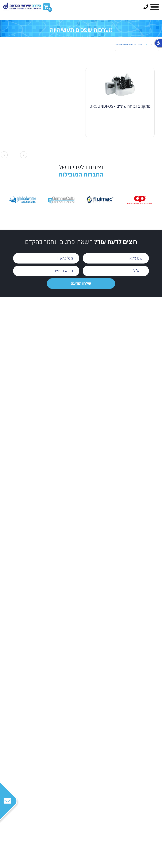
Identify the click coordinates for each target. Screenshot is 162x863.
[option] (113, 199)
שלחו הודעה (81, 283)
